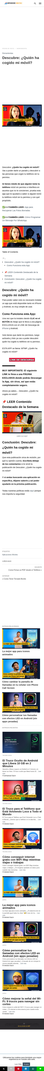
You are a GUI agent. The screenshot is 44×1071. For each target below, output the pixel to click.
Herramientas (22, 48)
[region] (22, 26)
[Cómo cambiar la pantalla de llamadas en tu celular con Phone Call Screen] (21, 669)
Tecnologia (7, 755)
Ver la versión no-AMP (24, 1026)
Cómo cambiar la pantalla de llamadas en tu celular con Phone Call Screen (20, 684)
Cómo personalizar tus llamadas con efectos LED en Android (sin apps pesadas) (19, 718)
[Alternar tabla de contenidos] (4, 259)
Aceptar (26, 1064)
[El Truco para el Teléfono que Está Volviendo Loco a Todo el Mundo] (22, 790)
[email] (11, 1069)
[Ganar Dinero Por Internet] (13, 3)
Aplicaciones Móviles (10, 555)
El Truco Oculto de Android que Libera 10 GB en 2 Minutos (20, 763)
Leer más (22, 870)
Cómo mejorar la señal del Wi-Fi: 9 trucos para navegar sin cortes (21, 1001)
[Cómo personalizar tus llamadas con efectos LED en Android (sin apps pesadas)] (21, 702)
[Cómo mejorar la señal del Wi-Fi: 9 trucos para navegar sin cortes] (22, 980)
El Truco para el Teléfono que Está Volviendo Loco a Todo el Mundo (22, 811)
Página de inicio (8, 48)
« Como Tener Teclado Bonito (14, 579)
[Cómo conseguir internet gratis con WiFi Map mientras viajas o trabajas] (22, 838)
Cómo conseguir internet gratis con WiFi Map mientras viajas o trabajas (21, 859)
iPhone (5, 328)
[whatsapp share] (33, 1069)
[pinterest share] (18, 1069)
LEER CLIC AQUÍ (22, 436)
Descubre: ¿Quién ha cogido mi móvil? (22, 262)
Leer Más (18, 1064)
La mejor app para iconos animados (18, 906)
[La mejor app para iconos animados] (21, 638)
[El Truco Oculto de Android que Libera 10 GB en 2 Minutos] (22, 742)
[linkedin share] (25, 1069)
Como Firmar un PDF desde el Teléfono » (25, 570)
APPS (4, 899)
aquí (32, 491)
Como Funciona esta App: (18, 265)
